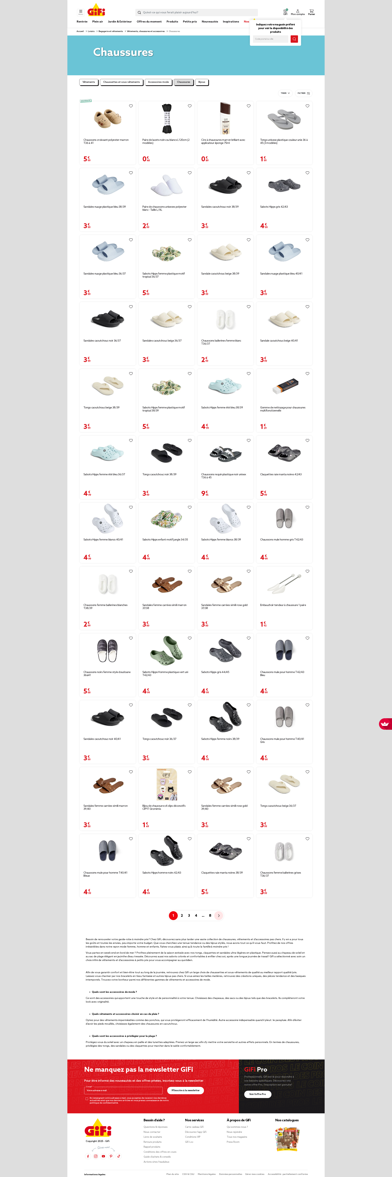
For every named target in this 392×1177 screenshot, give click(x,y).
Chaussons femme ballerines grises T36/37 (280, 874)
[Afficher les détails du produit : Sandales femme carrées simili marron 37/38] (167, 584)
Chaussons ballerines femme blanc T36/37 (221, 342)
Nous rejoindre (234, 1132)
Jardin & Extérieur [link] (120, 21)
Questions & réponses (156, 1127)
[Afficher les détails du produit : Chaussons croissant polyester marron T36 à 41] (108, 118)
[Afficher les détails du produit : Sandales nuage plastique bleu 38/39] (108, 185)
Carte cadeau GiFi (194, 1127)
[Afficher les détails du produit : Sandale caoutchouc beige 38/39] (225, 252)
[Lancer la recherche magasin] (294, 39)
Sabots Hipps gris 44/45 (215, 672)
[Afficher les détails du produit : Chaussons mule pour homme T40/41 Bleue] (108, 851)
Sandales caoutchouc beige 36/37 (161, 340)
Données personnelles (230, 1174)
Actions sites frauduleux (156, 1162)
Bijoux (201, 82)
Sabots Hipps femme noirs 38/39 (220, 739)
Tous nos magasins (237, 1137)
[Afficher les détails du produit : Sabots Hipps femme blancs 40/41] (108, 519)
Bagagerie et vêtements (110, 31)
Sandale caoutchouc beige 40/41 (279, 340)
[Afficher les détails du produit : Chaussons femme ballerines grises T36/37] (284, 851)
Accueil (80, 31)
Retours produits (153, 1142)
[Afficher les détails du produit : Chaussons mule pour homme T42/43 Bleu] (284, 650)
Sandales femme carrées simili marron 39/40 (105, 807)
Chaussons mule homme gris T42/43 (281, 539)
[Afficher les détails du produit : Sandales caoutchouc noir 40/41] (108, 717)
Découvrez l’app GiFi (196, 1132)
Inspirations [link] (231, 21)
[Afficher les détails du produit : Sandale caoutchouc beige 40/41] (284, 319)
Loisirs (90, 31)
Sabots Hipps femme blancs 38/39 (221, 539)
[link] (172, 26)
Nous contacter (152, 1132)
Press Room (233, 1142)
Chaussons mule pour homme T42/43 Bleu (282, 674)
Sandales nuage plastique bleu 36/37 (104, 273)
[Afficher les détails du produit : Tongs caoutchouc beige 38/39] (108, 386)
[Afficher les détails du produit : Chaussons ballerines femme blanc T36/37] (225, 319)
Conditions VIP (192, 1137)
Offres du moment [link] (149, 21)
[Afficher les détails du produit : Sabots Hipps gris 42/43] (284, 185)
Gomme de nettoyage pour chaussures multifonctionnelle (282, 409)
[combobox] (196, 12)
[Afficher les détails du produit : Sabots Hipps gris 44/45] (225, 650)
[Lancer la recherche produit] (139, 12)
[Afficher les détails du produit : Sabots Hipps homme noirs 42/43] (167, 851)
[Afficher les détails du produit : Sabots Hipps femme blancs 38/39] (225, 519)
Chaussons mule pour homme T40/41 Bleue (105, 874)
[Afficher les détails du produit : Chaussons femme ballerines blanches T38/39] (108, 584)
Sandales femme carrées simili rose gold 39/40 (224, 807)
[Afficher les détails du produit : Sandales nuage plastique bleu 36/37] (108, 252)
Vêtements (89, 82)
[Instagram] (96, 1156)
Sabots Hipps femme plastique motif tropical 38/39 (163, 409)
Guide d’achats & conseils (157, 1157)
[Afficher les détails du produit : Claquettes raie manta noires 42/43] (284, 453)
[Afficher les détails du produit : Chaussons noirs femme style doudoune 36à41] (108, 650)
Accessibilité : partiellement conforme (288, 1174)
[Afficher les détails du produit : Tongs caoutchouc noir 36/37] (167, 717)
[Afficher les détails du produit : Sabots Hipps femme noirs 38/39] (225, 717)
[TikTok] (119, 1156)
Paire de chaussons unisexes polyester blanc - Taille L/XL (164, 208)
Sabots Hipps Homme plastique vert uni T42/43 (165, 674)
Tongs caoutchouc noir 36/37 (159, 739)
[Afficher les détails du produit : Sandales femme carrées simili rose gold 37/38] (225, 584)
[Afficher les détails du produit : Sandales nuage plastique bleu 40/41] (284, 252)
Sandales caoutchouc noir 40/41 (102, 739)
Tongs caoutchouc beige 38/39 (101, 407)
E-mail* (90, 1087)
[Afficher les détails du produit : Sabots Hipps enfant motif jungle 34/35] (167, 519)
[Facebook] (88, 1156)
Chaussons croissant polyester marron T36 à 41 (105, 141)
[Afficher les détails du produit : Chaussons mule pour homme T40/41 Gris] (284, 717)
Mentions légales (207, 1174)
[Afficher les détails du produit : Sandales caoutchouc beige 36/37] (167, 319)
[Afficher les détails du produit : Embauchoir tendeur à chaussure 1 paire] (284, 584)
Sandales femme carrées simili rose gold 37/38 (224, 607)
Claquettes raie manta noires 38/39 (222, 872)
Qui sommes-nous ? (237, 1127)
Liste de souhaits (153, 1137)
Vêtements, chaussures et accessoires (145, 31)
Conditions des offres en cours (160, 1152)
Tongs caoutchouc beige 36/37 (278, 805)
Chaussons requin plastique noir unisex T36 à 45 (223, 476)
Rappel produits (152, 1147)
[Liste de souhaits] (131, 106)
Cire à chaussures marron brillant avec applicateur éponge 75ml (223, 141)
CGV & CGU (188, 1174)
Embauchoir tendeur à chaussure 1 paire (283, 605)
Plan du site (172, 1174)
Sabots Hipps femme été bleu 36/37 (104, 474)
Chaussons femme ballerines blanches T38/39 (105, 607)
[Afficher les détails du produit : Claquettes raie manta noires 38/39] (225, 851)
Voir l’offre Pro (258, 1094)
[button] (285, 12)
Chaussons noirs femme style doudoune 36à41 (106, 674)
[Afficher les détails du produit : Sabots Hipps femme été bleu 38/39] (225, 386)
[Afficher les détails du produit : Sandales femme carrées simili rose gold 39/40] (225, 784)
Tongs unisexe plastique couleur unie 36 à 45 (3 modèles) (284, 141)
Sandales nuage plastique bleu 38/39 (104, 206)
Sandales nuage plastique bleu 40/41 (281, 273)
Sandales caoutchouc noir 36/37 (102, 340)
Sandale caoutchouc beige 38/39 (220, 273)
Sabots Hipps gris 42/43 (274, 206)
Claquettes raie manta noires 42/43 (281, 474)
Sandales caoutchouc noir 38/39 (220, 206)
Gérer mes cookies (255, 1174)
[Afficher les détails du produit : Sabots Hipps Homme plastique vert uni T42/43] (167, 650)
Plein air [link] (97, 21)
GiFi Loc (189, 1142)
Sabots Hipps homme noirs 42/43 (161, 872)
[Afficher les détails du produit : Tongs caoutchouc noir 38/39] (167, 453)
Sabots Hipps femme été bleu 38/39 (222, 407)
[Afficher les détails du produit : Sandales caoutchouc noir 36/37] (108, 319)
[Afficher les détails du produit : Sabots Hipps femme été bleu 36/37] (108, 453)
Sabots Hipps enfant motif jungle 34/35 (165, 539)
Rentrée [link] (82, 21)
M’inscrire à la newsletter (186, 1090)
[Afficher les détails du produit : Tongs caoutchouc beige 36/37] (284, 784)
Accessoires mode (158, 82)
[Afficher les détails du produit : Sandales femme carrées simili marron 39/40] (108, 784)
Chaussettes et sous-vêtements (121, 82)
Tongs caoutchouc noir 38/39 (159, 474)
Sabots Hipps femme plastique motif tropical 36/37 (163, 275)
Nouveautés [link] (210, 21)
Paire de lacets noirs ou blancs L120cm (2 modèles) (165, 141)
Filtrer (301, 93)
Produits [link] (172, 21)
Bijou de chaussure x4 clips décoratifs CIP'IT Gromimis (163, 807)
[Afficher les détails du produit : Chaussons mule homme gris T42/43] (284, 519)
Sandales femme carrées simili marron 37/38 (164, 607)
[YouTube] (103, 1156)
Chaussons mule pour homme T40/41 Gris (282, 741)
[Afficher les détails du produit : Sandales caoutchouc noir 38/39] (225, 185)
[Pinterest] (111, 1156)
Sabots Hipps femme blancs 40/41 (103, 539)
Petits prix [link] (190, 21)
